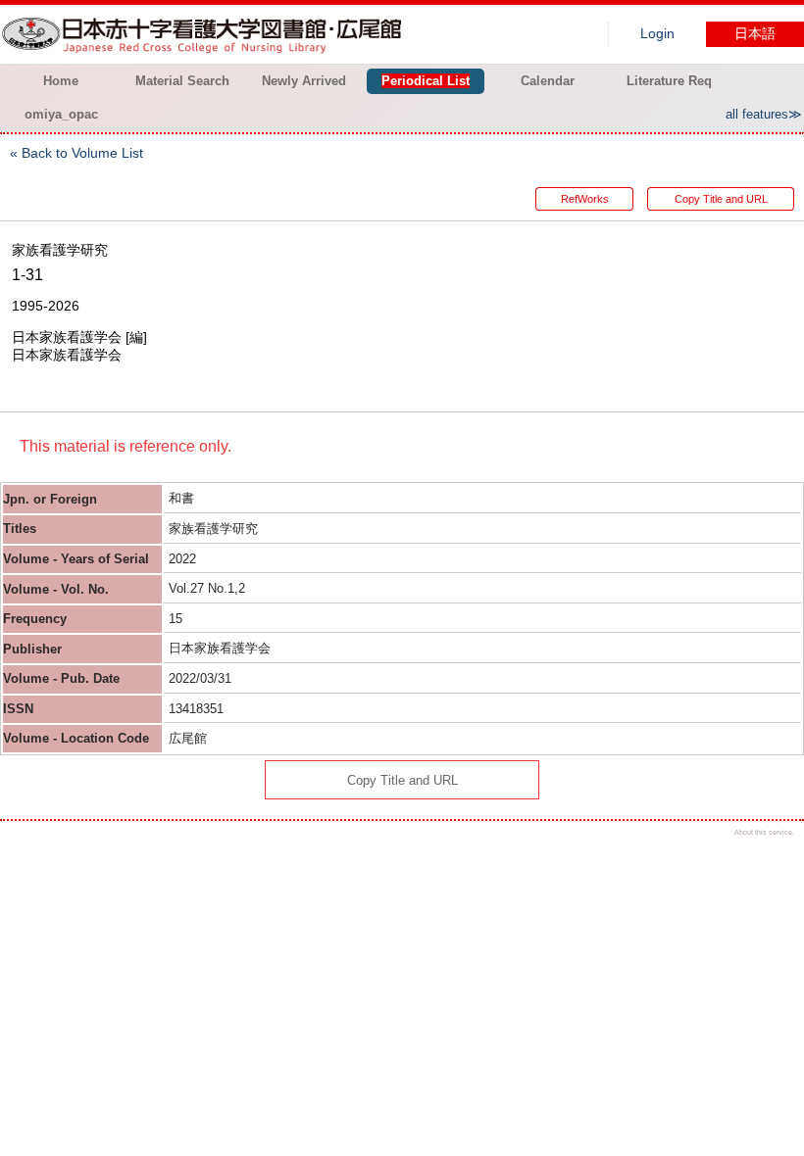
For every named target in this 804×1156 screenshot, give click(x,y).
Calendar (548, 80)
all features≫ (764, 114)
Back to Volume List (82, 153)
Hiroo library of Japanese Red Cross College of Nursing (206, 34)
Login (657, 33)
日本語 (755, 33)
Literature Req (669, 80)
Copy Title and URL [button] (721, 199)
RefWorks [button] (585, 199)
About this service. (764, 832)
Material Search (182, 80)
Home (60, 80)
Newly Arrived (304, 80)
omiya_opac (61, 114)
